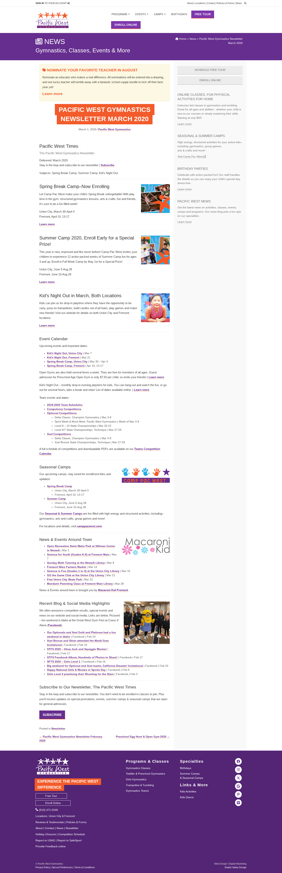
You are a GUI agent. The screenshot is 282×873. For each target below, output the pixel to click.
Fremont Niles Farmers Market (66, 567)
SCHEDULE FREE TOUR (210, 69)
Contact (211, 3)
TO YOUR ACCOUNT (51, 3)
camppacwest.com (89, 526)
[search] (244, 3)
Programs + (120, 14)
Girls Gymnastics (136, 779)
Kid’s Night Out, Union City (64, 353)
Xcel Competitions (59, 434)
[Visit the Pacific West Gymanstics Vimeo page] (238, 802)
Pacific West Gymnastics (114, 129)
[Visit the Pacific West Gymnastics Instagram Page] (238, 769)
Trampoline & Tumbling (140, 785)
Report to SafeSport (69, 840)
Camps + (160, 14)
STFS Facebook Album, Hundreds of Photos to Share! (82, 657)
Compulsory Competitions (64, 409)
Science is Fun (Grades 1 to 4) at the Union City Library (83, 571)
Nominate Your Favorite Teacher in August (92, 70)
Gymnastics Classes (138, 768)
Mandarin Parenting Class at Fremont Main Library (80, 583)
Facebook (54, 625)
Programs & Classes (147, 761)
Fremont (69, 816)
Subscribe (107, 165)
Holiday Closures (45, 834)
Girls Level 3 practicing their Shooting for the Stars (80, 674)
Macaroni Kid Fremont (113, 590)
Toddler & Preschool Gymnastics (145, 773)
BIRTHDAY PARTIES (192, 169)
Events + (141, 14)
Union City (55, 816)
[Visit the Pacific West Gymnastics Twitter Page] (238, 777)
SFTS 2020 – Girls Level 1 (63, 661)
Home (182, 38)
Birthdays (179, 14)
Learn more (52, 94)
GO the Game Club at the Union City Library (75, 575)
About (190, 3)
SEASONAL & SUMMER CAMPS (201, 136)
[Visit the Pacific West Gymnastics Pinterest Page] (238, 794)
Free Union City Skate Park (64, 579)
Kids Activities (188, 791)
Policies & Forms (225, 3)
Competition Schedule (71, 834)
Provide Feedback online (50, 846)
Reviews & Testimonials (49, 822)
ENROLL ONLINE (210, 80)
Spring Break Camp (59, 486)
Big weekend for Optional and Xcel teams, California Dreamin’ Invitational (95, 665)
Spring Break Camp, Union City (67, 361)
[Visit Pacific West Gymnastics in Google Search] (238, 785)
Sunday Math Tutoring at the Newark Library (76, 562)
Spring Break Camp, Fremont (66, 365)
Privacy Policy (42, 867)
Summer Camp (56, 498)
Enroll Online (126, 24)
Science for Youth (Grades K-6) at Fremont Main (78, 554)
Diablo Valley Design (236, 867)
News (239, 3)
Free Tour (203, 14)
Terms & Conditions (84, 867)
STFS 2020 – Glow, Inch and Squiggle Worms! (77, 649)
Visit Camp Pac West (190, 156)
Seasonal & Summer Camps (63, 513)
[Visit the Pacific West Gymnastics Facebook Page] (238, 761)
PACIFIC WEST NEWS (194, 201)
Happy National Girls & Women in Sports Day (76, 669)
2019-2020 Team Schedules (64, 404)
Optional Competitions (62, 413)
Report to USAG (45, 840)
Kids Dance (187, 797)
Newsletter (58, 728)
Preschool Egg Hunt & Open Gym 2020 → (143, 736)
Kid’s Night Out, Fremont (63, 357)
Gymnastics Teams (137, 790)
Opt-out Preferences (62, 867)
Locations (200, 3)
